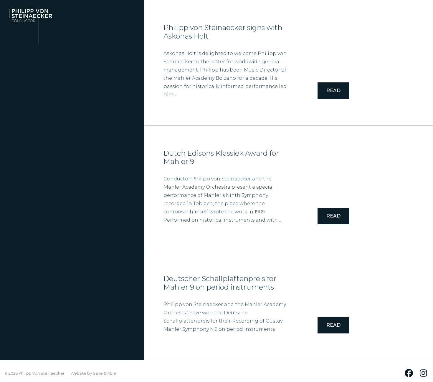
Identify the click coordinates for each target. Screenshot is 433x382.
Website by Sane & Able (93, 373)
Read (333, 90)
